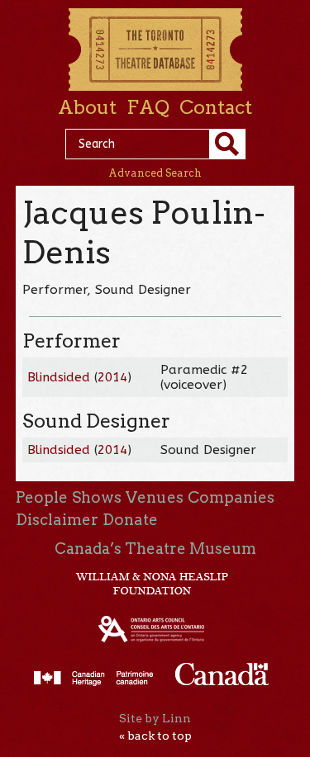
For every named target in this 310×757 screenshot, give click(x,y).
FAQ (147, 107)
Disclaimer (57, 519)
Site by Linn (155, 718)
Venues (155, 497)
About (87, 107)
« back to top (155, 735)
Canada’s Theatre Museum (155, 548)
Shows (97, 497)
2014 (112, 377)
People (42, 497)
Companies (231, 497)
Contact (215, 107)
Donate (130, 519)
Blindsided (58, 377)
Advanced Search (155, 173)
